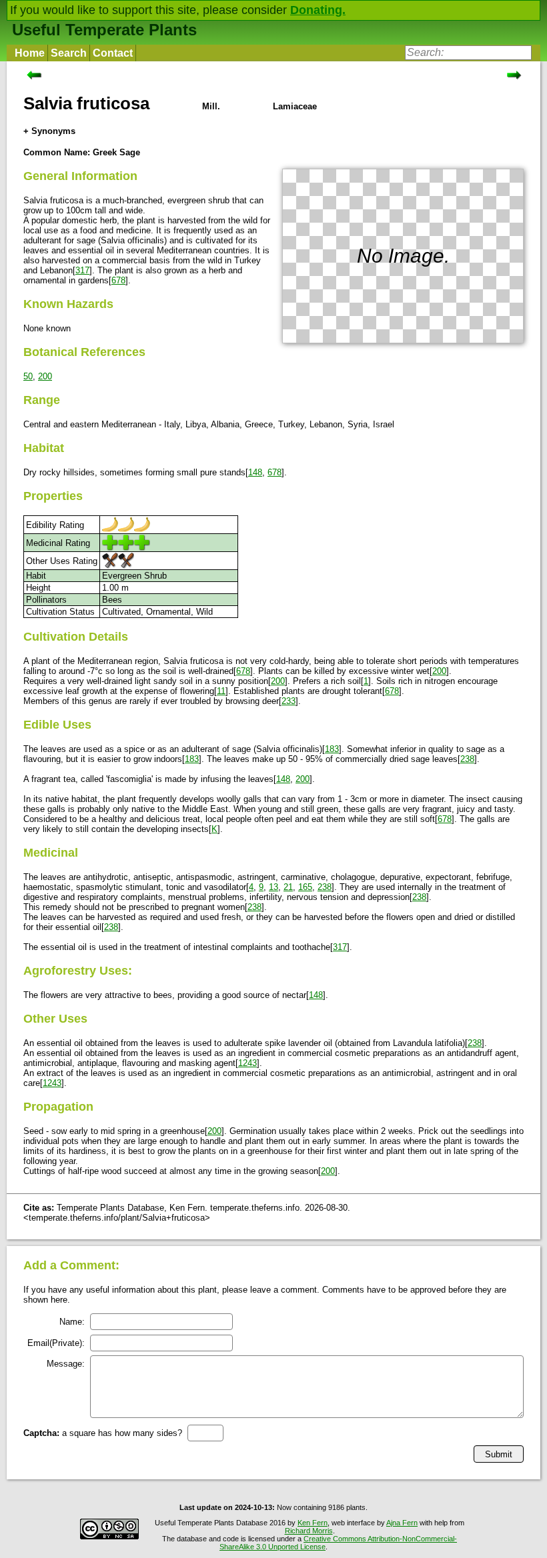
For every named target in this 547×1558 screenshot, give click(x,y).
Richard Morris (309, 1531)
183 (332, 749)
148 (255, 472)
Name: (72, 1322)
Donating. (318, 10)
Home (30, 53)
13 (273, 887)
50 (28, 376)
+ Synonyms (49, 131)
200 (45, 376)
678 (118, 280)
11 (221, 691)
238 (467, 759)
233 (289, 701)
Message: (66, 1364)
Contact (113, 53)
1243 (247, 1063)
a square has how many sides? (102, 1433)
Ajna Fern (402, 1523)
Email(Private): (56, 1343)
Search (69, 53)
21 (288, 887)
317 (82, 270)
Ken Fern (313, 1523)
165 (305, 887)
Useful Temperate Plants (104, 30)
